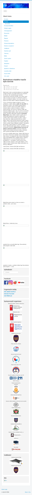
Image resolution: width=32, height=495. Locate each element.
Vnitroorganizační (8, 30)
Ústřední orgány (7, 28)
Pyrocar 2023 (7, 73)
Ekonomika (6, 33)
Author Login (4, 489)
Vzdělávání (6, 48)
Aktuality (6, 21)
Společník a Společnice (9, 68)
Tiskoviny (6, 53)
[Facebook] (6, 282)
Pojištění (6, 61)
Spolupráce (6, 63)
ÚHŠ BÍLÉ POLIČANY (9, 293)
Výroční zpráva (7, 58)
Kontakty (6, 19)
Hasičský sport (7, 51)
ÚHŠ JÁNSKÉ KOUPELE (10, 291)
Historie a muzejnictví (9, 46)
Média (5, 56)
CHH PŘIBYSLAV (8, 296)
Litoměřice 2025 (7, 71)
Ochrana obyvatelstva (9, 43)
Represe (6, 38)
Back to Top (27, 492)
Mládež (5, 35)
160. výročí (6, 76)
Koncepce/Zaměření (8, 25)
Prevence (6, 41)
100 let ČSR (7, 23)
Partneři (6, 66)
